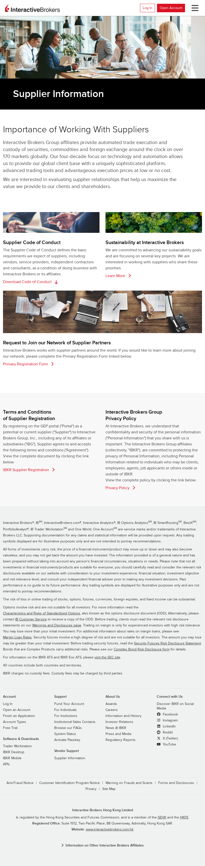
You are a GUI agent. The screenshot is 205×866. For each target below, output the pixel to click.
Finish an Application (19, 716)
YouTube (169, 744)
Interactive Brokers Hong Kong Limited (102, 810)
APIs (6, 764)
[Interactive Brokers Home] (32, 8)
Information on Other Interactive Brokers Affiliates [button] (105, 845)
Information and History (124, 716)
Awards (111, 704)
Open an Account (16, 710)
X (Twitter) (170, 738)
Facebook (170, 714)
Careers (112, 710)
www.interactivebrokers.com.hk (110, 829)
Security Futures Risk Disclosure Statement (167, 643)
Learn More (116, 275)
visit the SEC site (107, 657)
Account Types (14, 722)
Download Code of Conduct (28, 281)
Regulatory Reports (121, 740)
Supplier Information (69, 758)
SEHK (162, 817)
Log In (147, 8)
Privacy (91, 789)
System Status (65, 734)
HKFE (184, 817)
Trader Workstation (17, 746)
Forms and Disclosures (176, 783)
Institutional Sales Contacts (75, 722)
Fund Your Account (69, 704)
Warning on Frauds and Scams (129, 783)
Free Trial (10, 728)
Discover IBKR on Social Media (175, 706)
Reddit (167, 732)
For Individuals (65, 710)
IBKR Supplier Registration (26, 469)
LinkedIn (169, 726)
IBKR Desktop (13, 752)
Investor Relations (119, 722)
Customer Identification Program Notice (69, 783)
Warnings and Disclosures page (56, 625)
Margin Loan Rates (17, 637)
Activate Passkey (67, 740)
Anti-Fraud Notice (20, 783)
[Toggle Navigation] (194, 8)
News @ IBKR (116, 728)
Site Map (109, 789)
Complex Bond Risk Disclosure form (142, 649)
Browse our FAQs (68, 728)
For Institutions (65, 716)
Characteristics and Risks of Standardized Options (41, 613)
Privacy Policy (118, 487)
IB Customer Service (31, 619)
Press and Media (118, 734)
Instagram (170, 720)
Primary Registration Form (26, 364)
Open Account (171, 8)
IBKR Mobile (12, 758)
